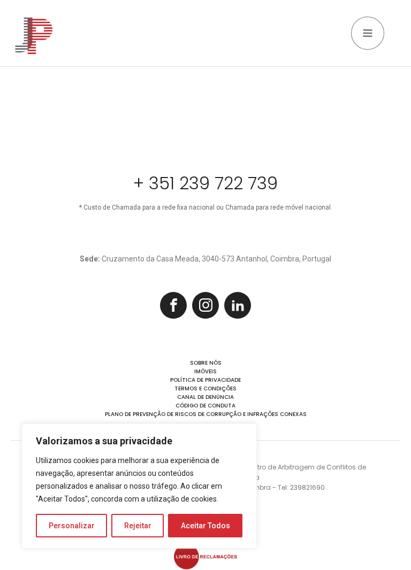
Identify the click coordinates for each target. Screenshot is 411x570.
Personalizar (72, 525)
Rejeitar (137, 525)
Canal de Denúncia (205, 397)
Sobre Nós (206, 363)
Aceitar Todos (205, 525)
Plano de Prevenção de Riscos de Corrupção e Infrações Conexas (206, 414)
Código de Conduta (205, 406)
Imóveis (205, 371)
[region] (139, 486)
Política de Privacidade (205, 380)
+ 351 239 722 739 (205, 183)
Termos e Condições (205, 388)
